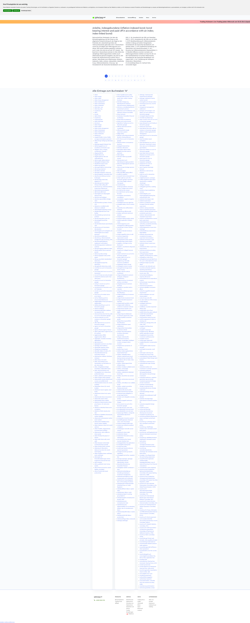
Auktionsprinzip (98, 119)
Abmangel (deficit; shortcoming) (103, 167)
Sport (139, 606)
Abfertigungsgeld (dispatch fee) (103, 144)
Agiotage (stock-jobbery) (101, 345)
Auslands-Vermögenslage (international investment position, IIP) (148, 400)
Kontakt (151, 601)
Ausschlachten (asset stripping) (148, 467)
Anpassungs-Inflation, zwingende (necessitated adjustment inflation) (125, 414)
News (147, 17)
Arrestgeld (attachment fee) (147, 116)
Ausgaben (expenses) (145, 329)
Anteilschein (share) (122, 434)
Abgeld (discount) (99, 154)
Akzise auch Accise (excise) (124, 121)
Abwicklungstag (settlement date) (103, 248)
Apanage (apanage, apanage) (124, 458)
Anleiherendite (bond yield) (124, 389)
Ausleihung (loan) (144, 407)
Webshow (131, 613)
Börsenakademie (120, 17)
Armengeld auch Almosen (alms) (148, 101)
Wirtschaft (140, 603)
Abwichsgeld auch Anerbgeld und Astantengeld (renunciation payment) (103, 232)
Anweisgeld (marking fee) (123, 444)
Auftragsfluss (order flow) (146, 257)
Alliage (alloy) (120, 133)
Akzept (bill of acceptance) (124, 119)
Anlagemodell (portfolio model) (125, 303)
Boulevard (140, 608)
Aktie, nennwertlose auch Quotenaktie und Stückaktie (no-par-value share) (103, 363)
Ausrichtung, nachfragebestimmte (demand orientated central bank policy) (148, 434)
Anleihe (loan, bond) (122, 349)
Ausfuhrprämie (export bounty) (148, 317)
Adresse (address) (99, 308)
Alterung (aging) (121, 170)
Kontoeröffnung (132, 17)
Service (154, 17)
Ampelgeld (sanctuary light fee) (125, 202)
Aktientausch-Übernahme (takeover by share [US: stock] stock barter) (102, 450)
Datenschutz (129, 601)
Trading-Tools (118, 601)
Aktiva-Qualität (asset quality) (124, 94)
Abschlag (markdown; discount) (103, 172)
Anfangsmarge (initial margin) (124, 241)
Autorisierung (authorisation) (147, 586)
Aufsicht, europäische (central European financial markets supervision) (147, 204)
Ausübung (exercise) (145, 564)
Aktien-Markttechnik (100, 131)
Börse (139, 605)
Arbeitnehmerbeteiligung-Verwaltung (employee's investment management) (124, 473)
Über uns (151, 599)
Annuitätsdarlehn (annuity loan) (125, 411)
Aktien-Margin (98, 124)
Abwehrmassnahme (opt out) (102, 218)
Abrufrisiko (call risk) (100, 170)
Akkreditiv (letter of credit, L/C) (103, 351)
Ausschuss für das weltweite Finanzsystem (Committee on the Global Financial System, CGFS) (148, 485)
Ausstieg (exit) (143, 559)
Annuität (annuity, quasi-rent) (124, 407)
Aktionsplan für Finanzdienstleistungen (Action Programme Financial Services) (102, 458)
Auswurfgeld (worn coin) (146, 573)
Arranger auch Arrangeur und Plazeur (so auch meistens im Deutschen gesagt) (147, 112)
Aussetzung (98, 110)
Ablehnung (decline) (100, 165)
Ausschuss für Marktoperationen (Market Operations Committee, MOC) (148, 506)
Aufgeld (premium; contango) (147, 177)
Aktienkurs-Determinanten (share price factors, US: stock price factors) (103, 404)
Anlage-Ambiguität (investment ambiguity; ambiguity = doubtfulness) (125, 276)
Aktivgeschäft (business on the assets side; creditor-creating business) (125, 98)
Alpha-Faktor (98, 116)
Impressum (152, 603)
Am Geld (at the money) (123, 190)
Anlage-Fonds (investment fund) (125, 298)
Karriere (141, 17)
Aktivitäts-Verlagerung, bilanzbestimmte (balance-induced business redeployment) (125, 103)
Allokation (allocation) (122, 147)
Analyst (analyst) (121, 216)
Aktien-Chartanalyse (100, 130)
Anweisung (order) (122, 446)
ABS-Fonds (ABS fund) (100, 192)
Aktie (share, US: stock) (100, 359)
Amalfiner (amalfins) (122, 174)
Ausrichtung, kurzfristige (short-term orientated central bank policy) (148, 423)
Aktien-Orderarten (99, 133)
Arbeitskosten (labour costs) (124, 492)
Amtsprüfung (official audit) (124, 211)
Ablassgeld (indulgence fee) (102, 161)
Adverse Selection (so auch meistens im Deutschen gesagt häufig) (102, 319)
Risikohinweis (129, 599)
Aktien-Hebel (98, 126)
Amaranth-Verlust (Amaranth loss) (125, 176)
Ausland (140, 610)
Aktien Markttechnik (100, 101)
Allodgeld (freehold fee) (123, 146)
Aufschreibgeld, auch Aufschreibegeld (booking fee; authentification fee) (147, 195)
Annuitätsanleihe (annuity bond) (125, 409)
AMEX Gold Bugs (99, 121)
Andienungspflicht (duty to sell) (125, 234)
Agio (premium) (99, 342)
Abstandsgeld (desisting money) (103, 209)
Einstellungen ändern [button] (26, 10)
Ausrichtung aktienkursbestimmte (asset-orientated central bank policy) (148, 418)
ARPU (96, 112)
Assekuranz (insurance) (145, 126)
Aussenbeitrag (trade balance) (147, 541)
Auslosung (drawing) (145, 409)
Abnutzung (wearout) (100, 169)
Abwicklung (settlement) (101, 236)
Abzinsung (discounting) (101, 253)
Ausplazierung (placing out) (147, 414)
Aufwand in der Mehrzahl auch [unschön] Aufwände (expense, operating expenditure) (148, 268)
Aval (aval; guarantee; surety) (147, 587)
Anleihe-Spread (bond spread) (125, 391)
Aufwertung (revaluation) (146, 285)
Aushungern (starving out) (146, 352)
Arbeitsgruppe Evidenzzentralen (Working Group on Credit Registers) (125, 485)
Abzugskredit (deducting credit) (103, 266)
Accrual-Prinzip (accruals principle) (103, 275)
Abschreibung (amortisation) (102, 190)
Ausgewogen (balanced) (146, 340)
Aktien (96, 94)
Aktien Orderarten (99, 105)
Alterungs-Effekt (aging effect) (125, 172)
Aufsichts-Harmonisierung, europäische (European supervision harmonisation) (146, 236)
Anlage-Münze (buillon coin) (124, 308)
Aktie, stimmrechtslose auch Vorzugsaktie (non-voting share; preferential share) (103, 372)
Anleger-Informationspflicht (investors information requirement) (124, 333)
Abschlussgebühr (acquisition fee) (103, 174)
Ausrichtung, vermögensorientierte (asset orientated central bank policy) (147, 444)
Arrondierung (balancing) (146, 117)
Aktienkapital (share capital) (102, 400)
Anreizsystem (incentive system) (125, 418)
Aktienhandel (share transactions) (103, 396)
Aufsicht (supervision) (145, 200)
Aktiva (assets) (98, 462)
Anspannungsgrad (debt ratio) (125, 423)
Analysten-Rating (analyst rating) (125, 218)
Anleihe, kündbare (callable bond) (126, 366)
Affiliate (117, 603)
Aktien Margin (98, 96)
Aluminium (97, 123)
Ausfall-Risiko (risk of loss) (146, 310)
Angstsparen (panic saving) (124, 264)
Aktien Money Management (102, 100)
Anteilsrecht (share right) (123, 432)
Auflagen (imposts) (144, 184)
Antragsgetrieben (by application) (126, 442)
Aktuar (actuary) (121, 114)
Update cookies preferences (7, 622)
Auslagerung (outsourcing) (146, 354)
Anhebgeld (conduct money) (124, 266)
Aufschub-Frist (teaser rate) (147, 199)
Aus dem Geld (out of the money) (148, 299)
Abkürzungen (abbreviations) (102, 160)
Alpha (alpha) (120, 154)
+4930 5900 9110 (100, 600)
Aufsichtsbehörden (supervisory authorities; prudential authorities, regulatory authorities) (148, 223)
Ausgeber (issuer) (144, 338)
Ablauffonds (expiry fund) (101, 163)
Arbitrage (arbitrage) (122, 520)
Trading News (141, 599)
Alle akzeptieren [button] (7, 10)
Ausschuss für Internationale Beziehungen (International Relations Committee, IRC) (147, 497)
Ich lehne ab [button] (16, 10)
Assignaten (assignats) (145, 161)
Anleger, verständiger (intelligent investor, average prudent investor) (125, 342)
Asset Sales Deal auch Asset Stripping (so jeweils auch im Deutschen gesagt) (147, 155)
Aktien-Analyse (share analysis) (102, 377)
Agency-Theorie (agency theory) (103, 329)
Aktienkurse (98, 135)
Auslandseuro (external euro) (147, 361)
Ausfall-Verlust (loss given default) (148, 312)
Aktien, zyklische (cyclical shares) (103, 375)
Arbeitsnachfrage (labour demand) (126, 518)
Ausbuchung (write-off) (146, 298)
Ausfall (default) (144, 301)
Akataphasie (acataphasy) (101, 349)
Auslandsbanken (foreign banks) (148, 356)
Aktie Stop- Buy (98, 108)
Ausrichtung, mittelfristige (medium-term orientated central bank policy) (148, 428)
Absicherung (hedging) (101, 197)
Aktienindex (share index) (101, 398)
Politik (139, 601)
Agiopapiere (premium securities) (103, 343)
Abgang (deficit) (99, 153)
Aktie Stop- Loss (99, 107)
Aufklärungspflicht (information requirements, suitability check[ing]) (147, 181)
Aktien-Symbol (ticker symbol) (102, 446)
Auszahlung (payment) (145, 575)
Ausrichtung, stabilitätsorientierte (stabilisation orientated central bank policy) (148, 439)
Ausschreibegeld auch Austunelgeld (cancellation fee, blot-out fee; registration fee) (148, 556)
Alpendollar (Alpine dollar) (124, 149)
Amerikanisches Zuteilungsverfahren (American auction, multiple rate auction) (125, 186)
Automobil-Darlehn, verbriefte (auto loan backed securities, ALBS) (147, 582)
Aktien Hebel (98, 98)
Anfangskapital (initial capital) (124, 239)
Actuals (96, 114)
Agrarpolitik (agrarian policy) (102, 347)
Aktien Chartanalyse (100, 103)
